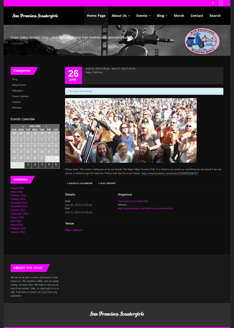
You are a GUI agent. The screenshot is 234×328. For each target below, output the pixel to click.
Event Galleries (20, 96)
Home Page (96, 15)
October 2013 (18, 210)
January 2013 (18, 232)
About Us (120, 15)
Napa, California (73, 230)
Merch (179, 15)
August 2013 (17, 217)
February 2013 (18, 228)
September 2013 (19, 213)
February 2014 (18, 195)
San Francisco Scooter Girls (133, 201)
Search (215, 15)
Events (142, 15)
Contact (196, 15)
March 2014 (17, 191)
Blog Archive (19, 85)
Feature (16, 102)
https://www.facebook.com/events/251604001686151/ (170, 173)
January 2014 (18, 199)
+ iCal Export (107, 183)
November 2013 (19, 206)
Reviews (16, 107)
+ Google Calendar (80, 183)
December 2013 (19, 202)
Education (17, 90)
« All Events (17, 43)
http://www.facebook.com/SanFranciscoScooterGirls (145, 208)
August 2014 (17, 188)
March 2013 (17, 224)
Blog (161, 15)
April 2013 (16, 221)
